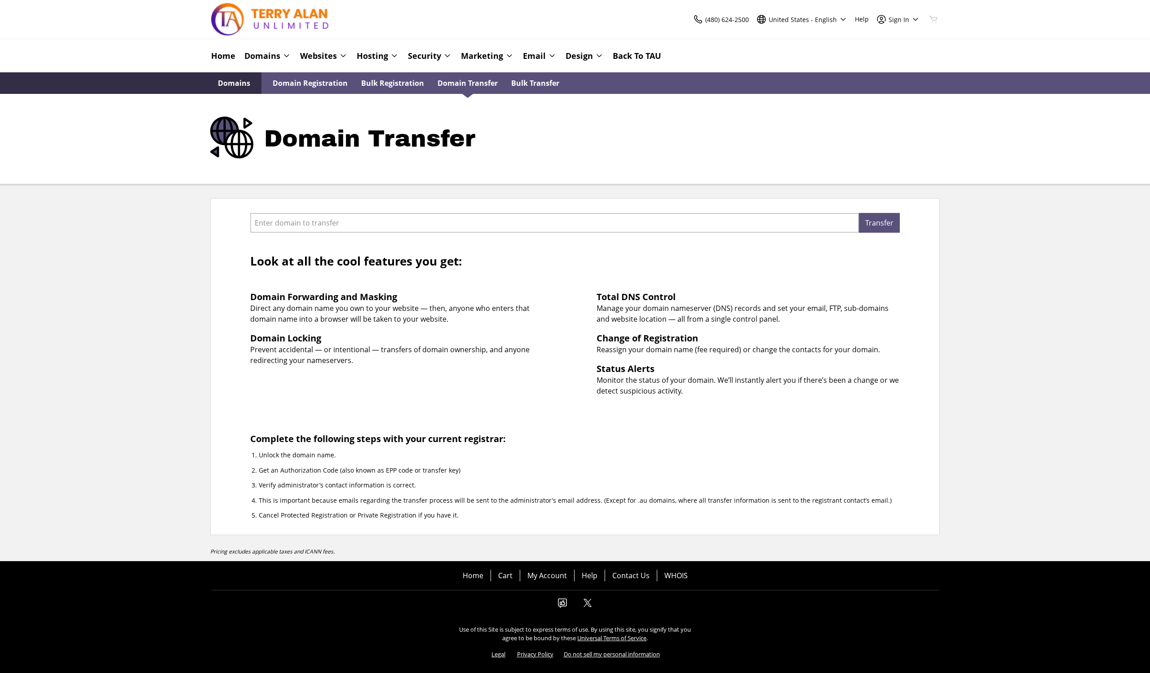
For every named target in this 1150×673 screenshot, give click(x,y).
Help (589, 575)
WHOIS (676, 575)
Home (473, 575)
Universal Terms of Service (611, 638)
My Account (547, 575)
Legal (498, 654)
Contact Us (631, 575)
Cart (505, 575)
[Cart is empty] (933, 19)
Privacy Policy (535, 654)
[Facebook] (562, 606)
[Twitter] (587, 606)
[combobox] (554, 223)
